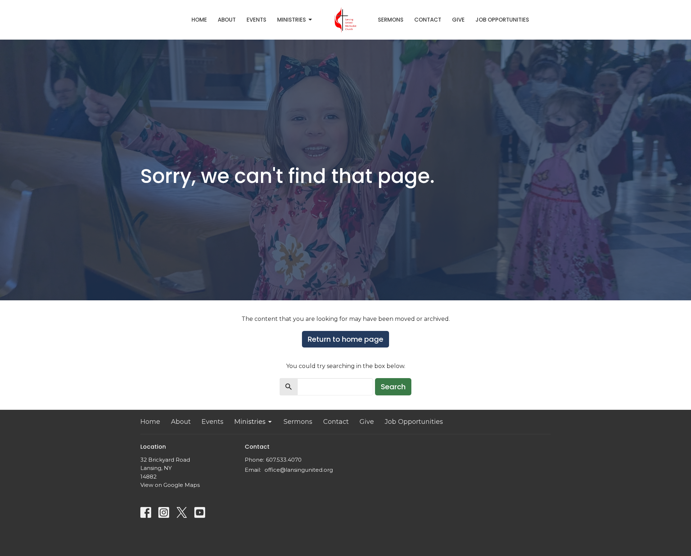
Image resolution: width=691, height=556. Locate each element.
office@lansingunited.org (299, 469)
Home (199, 19)
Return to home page (345, 339)
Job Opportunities (502, 19)
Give (458, 19)
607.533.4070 (284, 459)
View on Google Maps (170, 484)
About (227, 19)
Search (393, 387)
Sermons (390, 19)
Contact (427, 19)
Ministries (291, 19)
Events (256, 19)
